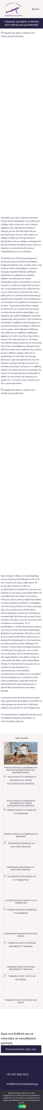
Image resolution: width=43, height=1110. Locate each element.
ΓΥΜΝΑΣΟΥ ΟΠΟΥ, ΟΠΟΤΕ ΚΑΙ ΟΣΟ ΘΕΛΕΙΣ (21, 1001)
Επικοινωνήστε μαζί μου (21, 1049)
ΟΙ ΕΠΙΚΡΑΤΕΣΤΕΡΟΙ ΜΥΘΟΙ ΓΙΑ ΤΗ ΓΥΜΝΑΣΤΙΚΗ (21, 901)
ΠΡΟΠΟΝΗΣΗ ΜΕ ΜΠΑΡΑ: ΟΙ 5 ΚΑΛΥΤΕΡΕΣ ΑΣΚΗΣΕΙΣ (21, 868)
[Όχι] (40, 1100)
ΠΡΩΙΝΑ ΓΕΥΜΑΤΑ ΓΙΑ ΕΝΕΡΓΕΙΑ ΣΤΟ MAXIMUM (21, 835)
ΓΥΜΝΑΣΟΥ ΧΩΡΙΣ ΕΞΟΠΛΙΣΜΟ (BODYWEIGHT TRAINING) (21, 968)
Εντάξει (22, 1106)
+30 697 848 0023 (17, 1074)
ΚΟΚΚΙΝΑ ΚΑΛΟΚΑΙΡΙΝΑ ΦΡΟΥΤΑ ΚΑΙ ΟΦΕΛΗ (20, 934)
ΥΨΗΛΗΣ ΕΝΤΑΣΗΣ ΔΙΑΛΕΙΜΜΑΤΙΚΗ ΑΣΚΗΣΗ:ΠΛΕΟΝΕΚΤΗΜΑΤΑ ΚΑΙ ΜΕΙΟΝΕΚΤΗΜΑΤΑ (20, 770)
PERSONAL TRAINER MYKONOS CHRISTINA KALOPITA (18, 1019)
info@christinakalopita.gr (22, 1084)
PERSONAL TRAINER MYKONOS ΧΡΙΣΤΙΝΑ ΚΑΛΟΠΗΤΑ (18, 1026)
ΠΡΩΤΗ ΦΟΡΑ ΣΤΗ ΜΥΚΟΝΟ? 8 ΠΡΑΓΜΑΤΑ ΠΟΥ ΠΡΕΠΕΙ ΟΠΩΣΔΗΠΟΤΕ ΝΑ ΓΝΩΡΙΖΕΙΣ (20, 803)
